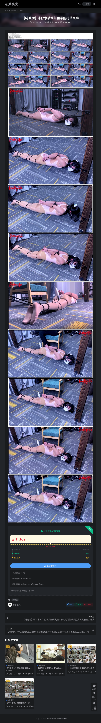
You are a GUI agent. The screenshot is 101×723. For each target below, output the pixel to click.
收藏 (79, 604)
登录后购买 (52, 566)
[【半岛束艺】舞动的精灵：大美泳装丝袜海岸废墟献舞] (19, 688)
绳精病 (15, 600)
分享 (71, 604)
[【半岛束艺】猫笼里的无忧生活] (81, 653)
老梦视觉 (14, 10)
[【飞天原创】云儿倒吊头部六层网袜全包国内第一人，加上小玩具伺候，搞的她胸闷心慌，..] (19, 653)
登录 (88, 4)
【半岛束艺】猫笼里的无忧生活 (81, 668)
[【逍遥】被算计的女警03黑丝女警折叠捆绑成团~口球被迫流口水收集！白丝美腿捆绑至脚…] (50, 653)
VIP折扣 (52, 546)
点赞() (89, 604)
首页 (7, 10)
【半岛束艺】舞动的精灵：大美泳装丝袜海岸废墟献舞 (19, 703)
